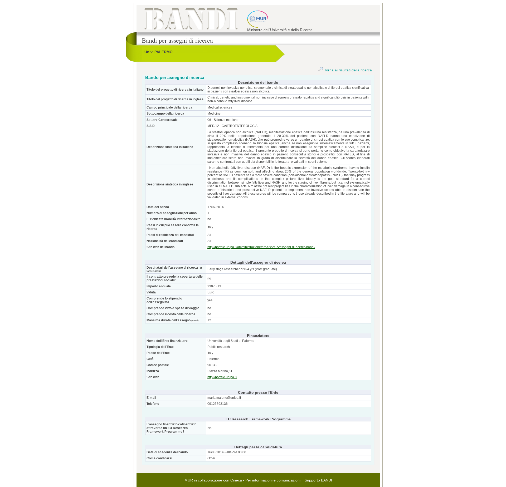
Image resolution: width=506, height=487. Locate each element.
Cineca (236, 480)
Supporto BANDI (318, 480)
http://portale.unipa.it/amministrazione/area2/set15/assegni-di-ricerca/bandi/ (261, 247)
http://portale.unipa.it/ (222, 377)
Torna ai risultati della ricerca (347, 70)
